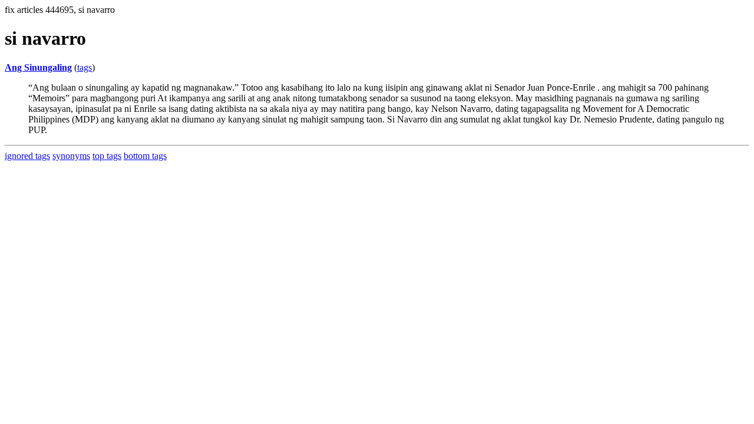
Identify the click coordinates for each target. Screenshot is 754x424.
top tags (106, 156)
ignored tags (27, 156)
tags (84, 67)
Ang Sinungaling (38, 67)
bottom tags (145, 156)
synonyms (71, 156)
